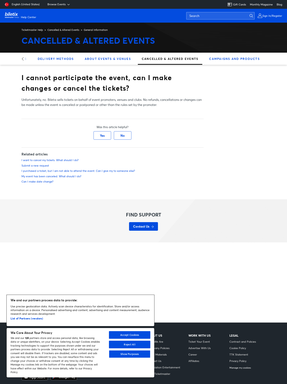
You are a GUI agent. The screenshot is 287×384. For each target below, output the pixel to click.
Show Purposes (129, 354)
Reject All (129, 344)
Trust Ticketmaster (158, 374)
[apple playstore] (34, 379)
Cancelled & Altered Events (63, 30)
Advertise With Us (199, 348)
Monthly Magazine (261, 4)
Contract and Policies (242, 341)
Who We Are (155, 341)
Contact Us (154, 361)
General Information (96, 30)
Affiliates (193, 361)
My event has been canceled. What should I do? (51, 176)
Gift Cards (239, 4)
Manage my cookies (240, 367)
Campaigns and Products (234, 59)
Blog (279, 4)
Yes (102, 135)
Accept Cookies (129, 335)
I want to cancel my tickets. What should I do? (49, 160)
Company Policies (158, 348)
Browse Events (56, 4)
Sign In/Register (272, 16)
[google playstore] (64, 379)
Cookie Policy (237, 348)
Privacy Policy (237, 361)
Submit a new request (35, 165)
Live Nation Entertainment (163, 367)
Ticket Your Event (199, 341)
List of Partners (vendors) (27, 318)
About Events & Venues (108, 59)
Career (192, 354)
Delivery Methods (56, 59)
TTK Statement (238, 354)
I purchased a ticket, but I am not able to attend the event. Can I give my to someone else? (78, 171)
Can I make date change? (37, 181)
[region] (80, 336)
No (122, 135)
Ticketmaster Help (32, 30)
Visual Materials (157, 354)
